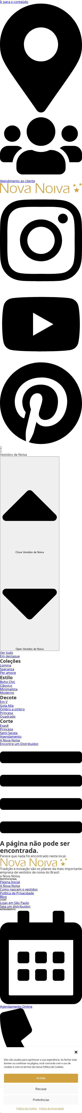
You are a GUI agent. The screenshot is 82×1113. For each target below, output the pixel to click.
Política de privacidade (51, 1108)
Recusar (41, 1089)
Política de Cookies (26, 1108)
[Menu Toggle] (1, 449)
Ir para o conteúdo (14, 2)
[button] (76, 1052)
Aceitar (41, 1078)
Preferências (41, 1100)
